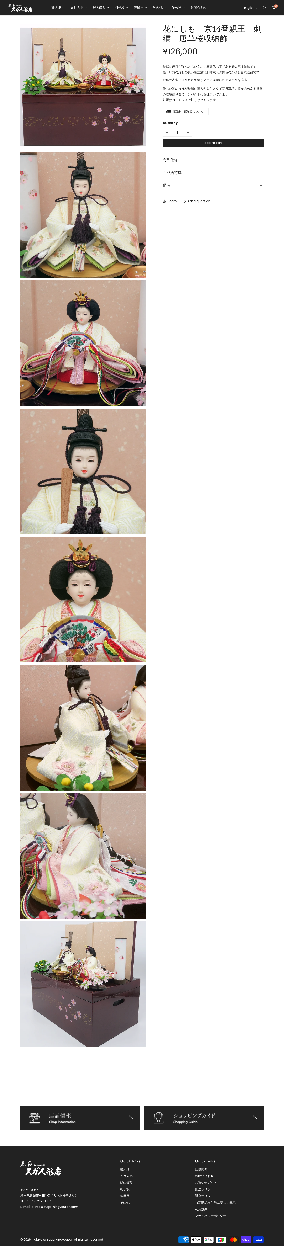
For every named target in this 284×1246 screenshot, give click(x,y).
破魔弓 (125, 1196)
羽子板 (125, 1189)
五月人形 (126, 1176)
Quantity (170, 123)
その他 (125, 1202)
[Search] (264, 7)
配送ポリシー (204, 1189)
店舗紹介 (201, 1169)
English (249, 7)
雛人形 (125, 1169)
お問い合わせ (204, 1176)
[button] (273, 7)
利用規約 (201, 1209)
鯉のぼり (126, 1182)
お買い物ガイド (206, 1182)
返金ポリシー (204, 1196)
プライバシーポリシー (210, 1216)
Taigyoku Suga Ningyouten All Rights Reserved (67, 1239)
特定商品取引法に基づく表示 (215, 1202)
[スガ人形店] (20, 7)
